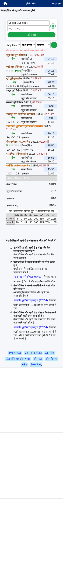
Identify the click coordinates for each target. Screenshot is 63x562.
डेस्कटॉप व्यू (35, 364)
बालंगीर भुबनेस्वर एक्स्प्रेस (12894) (31, 300)
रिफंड (24, 364)
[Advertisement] (31, 400)
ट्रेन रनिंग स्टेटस (33, 352)
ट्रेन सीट (49, 352)
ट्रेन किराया (51, 358)
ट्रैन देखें (31, 34)
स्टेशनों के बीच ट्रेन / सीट (18, 358)
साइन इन (56, 3)
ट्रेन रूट (38, 358)
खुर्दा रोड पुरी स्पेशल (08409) (28, 276)
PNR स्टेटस (15, 352)
